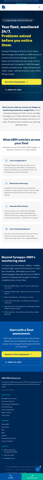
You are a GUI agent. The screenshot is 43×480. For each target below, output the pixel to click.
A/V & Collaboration (8, 410)
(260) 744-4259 (14, 90)
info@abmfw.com (9, 458)
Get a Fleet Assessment (15, 82)
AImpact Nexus (23, 472)
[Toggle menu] (39, 7)
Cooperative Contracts (9, 438)
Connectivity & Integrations (10, 404)
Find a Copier (6, 415)
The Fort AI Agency (12, 472)
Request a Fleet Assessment (17, 354)
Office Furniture (6, 412)
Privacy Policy (8, 469)
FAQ (3, 430)
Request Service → (21, 3)
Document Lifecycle (8, 401)
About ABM (5, 424)
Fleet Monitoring (7, 407)
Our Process (5, 427)
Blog (3, 432)
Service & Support (7, 441)
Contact (4, 435)
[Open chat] (38, 469)
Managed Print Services (9, 398)
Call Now (10, 477)
